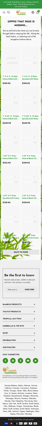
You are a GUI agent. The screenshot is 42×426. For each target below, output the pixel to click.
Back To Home (21, 252)
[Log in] (32, 12)
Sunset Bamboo (17, 420)
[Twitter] (35, 360)
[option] (21, 4)
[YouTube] (28, 360)
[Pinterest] (13, 360)
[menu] (4, 12)
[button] (8, 12)
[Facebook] (5, 360)
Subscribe (29, 289)
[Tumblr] (20, 360)
